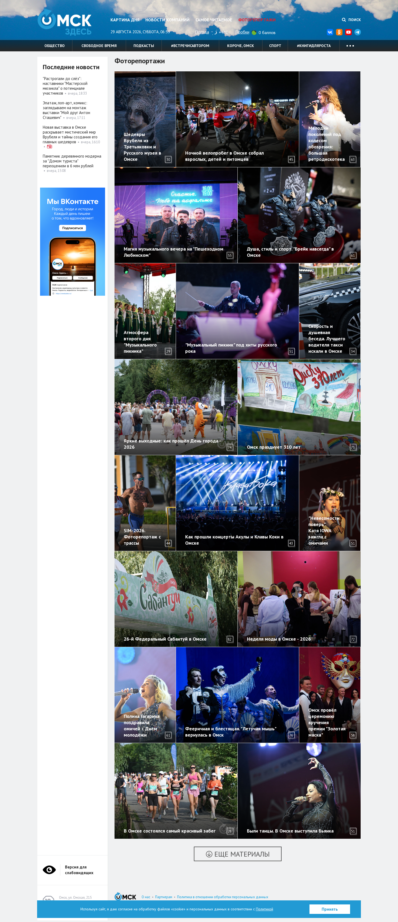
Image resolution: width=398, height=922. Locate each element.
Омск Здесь (64, 22)
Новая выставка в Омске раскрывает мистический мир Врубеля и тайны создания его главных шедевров (70, 134)
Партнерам (163, 897)
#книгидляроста (314, 45)
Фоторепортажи (257, 19)
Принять (330, 909)
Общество (54, 45)
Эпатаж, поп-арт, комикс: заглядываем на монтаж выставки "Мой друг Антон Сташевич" (66, 110)
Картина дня (124, 19)
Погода (202, 32)
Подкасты (143, 45)
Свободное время (99, 45)
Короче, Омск (240, 45)
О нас (146, 897)
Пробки (242, 32)
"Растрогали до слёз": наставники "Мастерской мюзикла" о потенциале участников (65, 86)
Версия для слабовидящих (79, 869)
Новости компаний (167, 19)
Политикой (264, 909)
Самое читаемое (213, 19)
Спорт (275, 45)
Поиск (354, 19)
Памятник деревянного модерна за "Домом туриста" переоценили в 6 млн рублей (72, 161)
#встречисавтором (190, 45)
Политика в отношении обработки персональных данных (222, 897)
